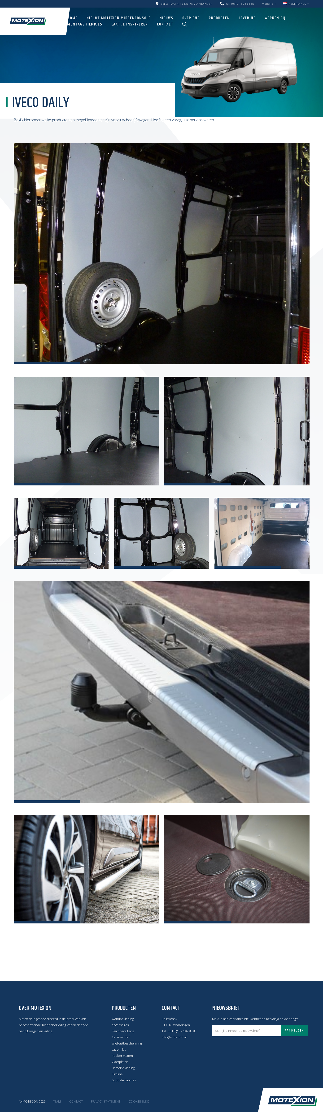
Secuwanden (121, 1037)
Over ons (191, 18)
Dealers (260, 2)
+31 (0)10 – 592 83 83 (182, 1031)
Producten (219, 18)
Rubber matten (122, 1055)
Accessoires (120, 1025)
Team (57, 1101)
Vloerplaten (120, 1062)
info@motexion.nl (174, 1037)
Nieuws (166, 18)
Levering (247, 18)
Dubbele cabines (124, 1080)
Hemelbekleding (123, 1068)
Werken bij (275, 18)
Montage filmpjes (84, 24)
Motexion (28, 21)
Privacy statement (105, 1101)
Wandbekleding (123, 1019)
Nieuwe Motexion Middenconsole (119, 18)
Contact (165, 24)
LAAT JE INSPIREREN (129, 24)
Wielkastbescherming (127, 1043)
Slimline (117, 1074)
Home (72, 18)
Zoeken (184, 24)
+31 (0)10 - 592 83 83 (240, 3)
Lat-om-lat (119, 1049)
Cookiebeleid (139, 1101)
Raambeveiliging (123, 1031)
